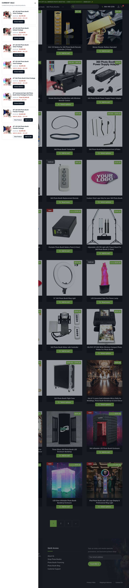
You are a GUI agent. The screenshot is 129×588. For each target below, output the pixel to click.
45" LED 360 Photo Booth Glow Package (21, 62)
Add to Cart (28, 120)
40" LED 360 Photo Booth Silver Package (21, 12)
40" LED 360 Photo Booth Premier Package (21, 110)
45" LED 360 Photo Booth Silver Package (21, 45)
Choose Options (18, 21)
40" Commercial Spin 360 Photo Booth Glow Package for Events (23, 94)
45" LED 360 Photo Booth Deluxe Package (21, 29)
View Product (18, 120)
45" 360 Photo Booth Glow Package (24, 78)
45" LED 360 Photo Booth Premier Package (21, 127)
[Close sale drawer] (35, 3)
